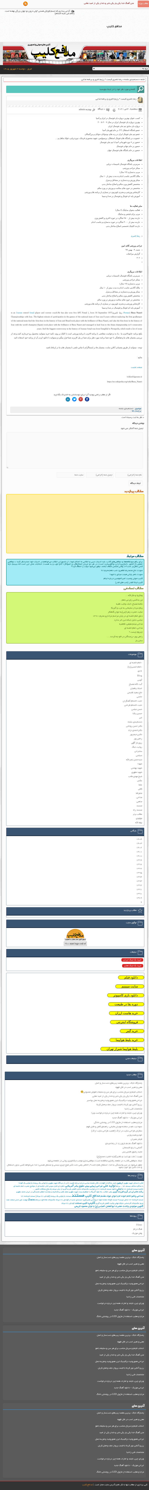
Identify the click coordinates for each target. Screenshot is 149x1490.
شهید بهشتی (136, 768)
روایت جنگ (137, 747)
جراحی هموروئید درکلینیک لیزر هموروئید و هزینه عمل (119, 1284)
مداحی (139, 797)
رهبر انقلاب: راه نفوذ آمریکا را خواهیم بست (95, 1192)
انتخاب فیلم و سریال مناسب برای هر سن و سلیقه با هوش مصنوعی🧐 (111, 1092)
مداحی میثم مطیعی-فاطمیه (131, 624)
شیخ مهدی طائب (135, 776)
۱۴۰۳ (139, 843)
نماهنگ (31, 1199)
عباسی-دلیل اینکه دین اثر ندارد (128, 620)
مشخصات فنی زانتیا (133, 1109)
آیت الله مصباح (135, 684)
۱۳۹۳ (139, 881)
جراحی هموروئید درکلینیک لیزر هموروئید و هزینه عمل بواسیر (114, 1100)
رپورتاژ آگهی (136, 743)
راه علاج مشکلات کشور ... (42, 1189)
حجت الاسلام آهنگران (132, 701)
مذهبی (139, 802)
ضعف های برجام (62, 1192)
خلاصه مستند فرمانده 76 (133, 1189)
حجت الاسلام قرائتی (133, 705)
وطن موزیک (137, 1233)
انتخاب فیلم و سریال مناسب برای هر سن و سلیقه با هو (119, 1270)
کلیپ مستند (81, 1203)
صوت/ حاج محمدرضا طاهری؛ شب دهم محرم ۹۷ (122, 570)
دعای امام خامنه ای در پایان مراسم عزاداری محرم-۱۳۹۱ (118, 616)
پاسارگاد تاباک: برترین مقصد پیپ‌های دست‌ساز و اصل (118, 1083)
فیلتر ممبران (136, 1139)
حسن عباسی (136, 709)
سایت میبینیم (130, 986)
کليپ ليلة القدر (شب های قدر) (129, 582)
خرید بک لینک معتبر (132, 966)
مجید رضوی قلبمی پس (132, 1152)
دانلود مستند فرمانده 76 (106, 1189)
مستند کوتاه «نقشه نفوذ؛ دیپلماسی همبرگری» (99, 1200)
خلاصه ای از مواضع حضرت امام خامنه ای (29, 1186)
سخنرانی (138, 751)
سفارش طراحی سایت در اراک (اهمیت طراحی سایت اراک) (116, 1131)
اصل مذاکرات (111, 1183)
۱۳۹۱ (139, 889)
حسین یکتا (137, 713)
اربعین (120, 1183)
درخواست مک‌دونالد (89, 1189)
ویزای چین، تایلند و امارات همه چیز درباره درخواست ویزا (116, 1113)
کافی (140, 789)
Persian (127, 313)
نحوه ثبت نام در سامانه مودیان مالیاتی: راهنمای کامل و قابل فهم (114, 1127)
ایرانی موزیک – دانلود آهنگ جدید (127, 1118)
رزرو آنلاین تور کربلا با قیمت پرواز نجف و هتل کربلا (119, 1105)
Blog (139, 676)
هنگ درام (137, 1229)
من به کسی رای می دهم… (131, 600)
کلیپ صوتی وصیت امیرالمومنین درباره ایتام (123, 578)
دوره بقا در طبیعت (126, 1004)
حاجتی (139, 697)
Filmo (139, 1225)
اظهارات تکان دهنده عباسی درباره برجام (90, 1183)
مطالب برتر (137, 814)
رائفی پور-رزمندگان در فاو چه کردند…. (125, 637)
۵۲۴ (140, 671)
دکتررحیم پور (136, 734)
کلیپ (91, 1203)
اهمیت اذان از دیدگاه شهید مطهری (61, 1183)
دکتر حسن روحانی (134, 726)
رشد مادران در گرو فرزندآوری (128, 1191)
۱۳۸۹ (139, 898)
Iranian (19, 313)
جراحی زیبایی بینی (94, 1186)
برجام (118, 1186)
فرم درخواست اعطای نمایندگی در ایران (41, 1192)
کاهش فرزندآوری (102, 1204)
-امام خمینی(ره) (135, 667)
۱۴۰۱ (139, 852)
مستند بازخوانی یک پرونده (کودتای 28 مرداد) (53, 1196)
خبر (140, 718)
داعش (120, 1189)
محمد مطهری (20, 1192)
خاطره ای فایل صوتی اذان (55, 1186)
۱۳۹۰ (139, 894)
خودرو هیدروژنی (134, 1135)
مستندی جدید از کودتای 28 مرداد (69, 1200)
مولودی (139, 818)
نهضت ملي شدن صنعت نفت (16, 1200)
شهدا (140, 764)
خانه (143, 79)
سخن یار (139, 641)
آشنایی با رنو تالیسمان (132, 1148)
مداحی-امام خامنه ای (133, 628)
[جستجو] (140, 89)
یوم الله (138, 822)
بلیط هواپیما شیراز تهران (122, 1049)
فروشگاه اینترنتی (127, 1022)
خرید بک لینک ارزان (132, 960)
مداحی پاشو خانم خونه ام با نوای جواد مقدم (121, 1196)
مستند (139, 806)
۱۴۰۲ (139, 847)
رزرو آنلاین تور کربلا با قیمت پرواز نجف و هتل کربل (121, 1290)
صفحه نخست (136, 367)
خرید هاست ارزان (126, 1013)
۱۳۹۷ (139, 868)
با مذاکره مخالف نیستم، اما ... (132, 1186)
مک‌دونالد (51, 1200)
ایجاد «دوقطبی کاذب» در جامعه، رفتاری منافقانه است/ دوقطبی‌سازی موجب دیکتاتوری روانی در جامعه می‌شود (94, 1161)
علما (140, 785)
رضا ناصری (135, 236)
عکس (139, 781)
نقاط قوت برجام (41, 1200)
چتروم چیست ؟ (136, 632)
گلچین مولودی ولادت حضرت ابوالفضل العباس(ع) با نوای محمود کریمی (108, 1206)
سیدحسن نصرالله (134, 760)
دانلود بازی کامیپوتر (125, 995)
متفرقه (139, 793)
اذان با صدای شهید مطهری (133, 1183)
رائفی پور (138, 739)
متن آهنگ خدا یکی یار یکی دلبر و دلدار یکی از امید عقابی (109, 3)
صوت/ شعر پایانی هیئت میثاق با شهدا (126, 574)
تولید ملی (109, 1186)
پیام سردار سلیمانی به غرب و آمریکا (127, 608)
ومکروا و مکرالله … (134, 595)
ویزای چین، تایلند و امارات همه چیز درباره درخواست (120, 1303)
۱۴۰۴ (139, 839)
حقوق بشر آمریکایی (74, 1186)
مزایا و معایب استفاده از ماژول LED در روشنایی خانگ (120, 1316)
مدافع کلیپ (92, 1196)
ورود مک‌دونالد (137, 1204)
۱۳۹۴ (139, 877)
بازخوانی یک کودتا (26, 1183)
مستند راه (137, 810)
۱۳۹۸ (139, 864)
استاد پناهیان (136, 688)
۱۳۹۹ (139, 860)
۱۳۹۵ (139, 873)
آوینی (139, 680)
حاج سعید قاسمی (134, 692)
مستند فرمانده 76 (28, 1196)
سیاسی (139, 755)
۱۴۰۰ (139, 856)
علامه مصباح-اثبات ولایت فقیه (129, 604)
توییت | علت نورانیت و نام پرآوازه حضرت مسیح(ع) (119, 1156)
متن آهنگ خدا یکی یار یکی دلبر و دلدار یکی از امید (121, 1277)
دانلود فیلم (131, 977)
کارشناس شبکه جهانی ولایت (120, 1204)
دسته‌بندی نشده (131, 79)
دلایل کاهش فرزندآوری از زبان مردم (67, 1189)
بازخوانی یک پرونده (40, 1183)
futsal (32, 313)
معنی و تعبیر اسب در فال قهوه (129, 1087)
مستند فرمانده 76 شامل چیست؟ (130, 1200)
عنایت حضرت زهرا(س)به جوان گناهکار (125, 612)
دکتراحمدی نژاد (135, 730)
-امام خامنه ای (135, 663)
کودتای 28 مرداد (67, 1204)
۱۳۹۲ (139, 885)
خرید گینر (132, 1031)
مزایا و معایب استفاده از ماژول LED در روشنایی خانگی (118, 1122)
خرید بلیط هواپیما (127, 1040)
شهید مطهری (136, 772)
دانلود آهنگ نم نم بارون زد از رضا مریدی (123, 1143)
